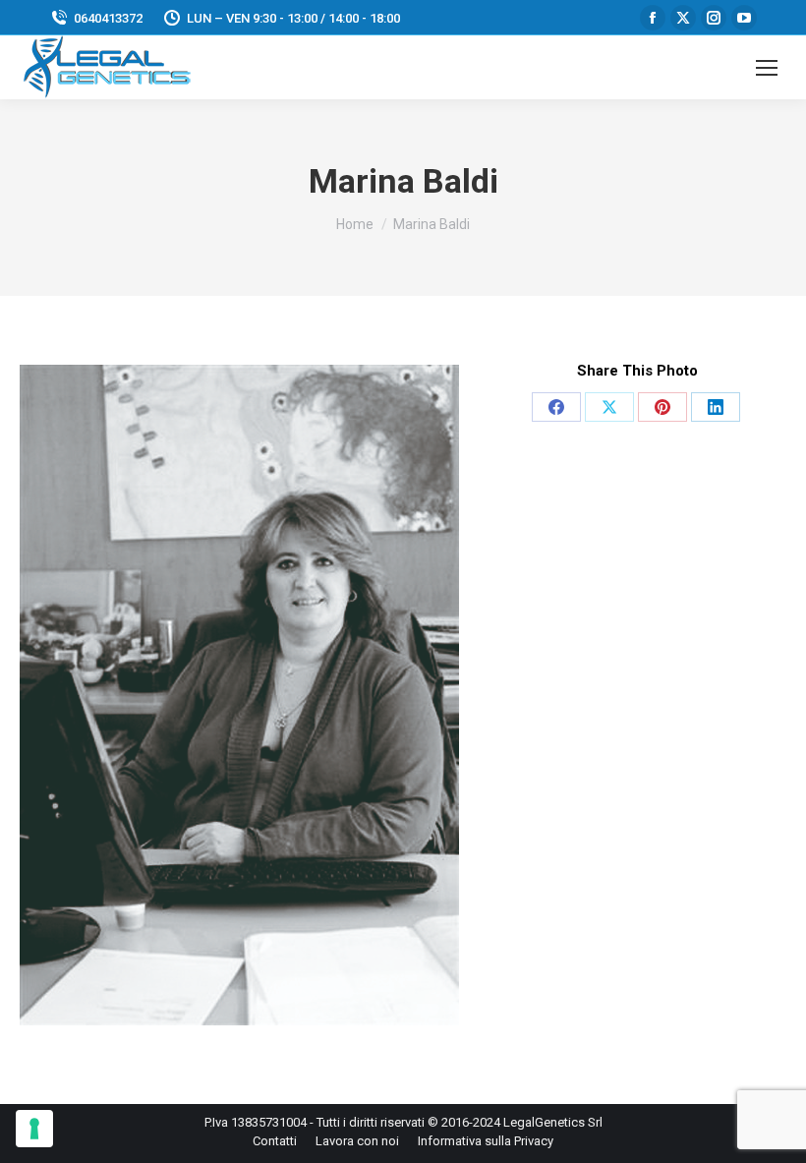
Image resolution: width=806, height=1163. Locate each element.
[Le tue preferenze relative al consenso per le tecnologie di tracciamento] (34, 1128)
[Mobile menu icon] (766, 67)
